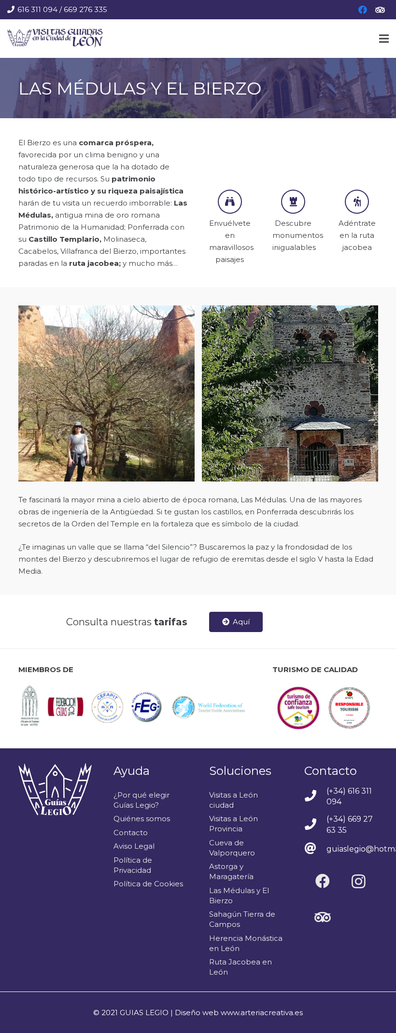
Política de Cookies (148, 883)
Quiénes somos (141, 818)
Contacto (130, 832)
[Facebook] (362, 9)
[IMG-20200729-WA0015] (290, 393)
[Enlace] (55, 38)
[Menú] (384, 39)
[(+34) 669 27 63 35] (315, 825)
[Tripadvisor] (380, 9)
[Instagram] (358, 881)
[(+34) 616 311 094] (315, 796)
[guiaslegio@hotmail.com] (315, 849)
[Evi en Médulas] (106, 393)
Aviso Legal (134, 846)
